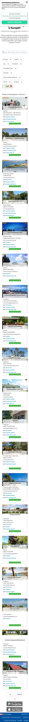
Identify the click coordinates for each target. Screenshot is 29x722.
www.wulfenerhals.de (8, 177)
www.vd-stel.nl (7, 679)
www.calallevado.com (9, 585)
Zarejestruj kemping (10, 720)
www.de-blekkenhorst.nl (9, 647)
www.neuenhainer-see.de (9, 146)
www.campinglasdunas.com (10, 303)
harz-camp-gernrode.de (9, 240)
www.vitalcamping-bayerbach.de (12, 114)
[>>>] (15, 699)
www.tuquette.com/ (8, 459)
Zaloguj (26, 720)
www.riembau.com (8, 522)
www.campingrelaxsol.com (10, 428)
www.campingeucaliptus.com (11, 365)
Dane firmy (25, 714)
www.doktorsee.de (8, 397)
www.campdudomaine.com (10, 491)
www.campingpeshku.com (10, 616)
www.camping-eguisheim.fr (10, 553)
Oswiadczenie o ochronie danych (11, 717)
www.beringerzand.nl (8, 209)
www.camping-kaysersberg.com (11, 334)
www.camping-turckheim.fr (10, 271)
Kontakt (19, 720)
